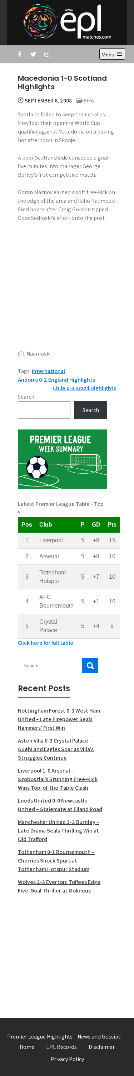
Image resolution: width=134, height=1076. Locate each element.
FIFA (89, 100)
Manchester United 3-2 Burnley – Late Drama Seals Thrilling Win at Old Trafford (58, 830)
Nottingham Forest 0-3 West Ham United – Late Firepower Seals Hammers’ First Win (59, 719)
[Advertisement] (62, 952)
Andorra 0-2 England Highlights (56, 379)
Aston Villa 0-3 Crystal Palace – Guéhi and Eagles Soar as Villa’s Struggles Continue (56, 749)
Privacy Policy (67, 1059)
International (48, 371)
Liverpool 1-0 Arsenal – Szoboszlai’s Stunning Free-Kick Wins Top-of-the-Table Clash (58, 779)
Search (26, 397)
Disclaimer (102, 1047)
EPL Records (61, 1047)
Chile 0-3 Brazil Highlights (84, 388)
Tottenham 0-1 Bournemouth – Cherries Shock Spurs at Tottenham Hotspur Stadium (56, 860)
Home (27, 1047)
